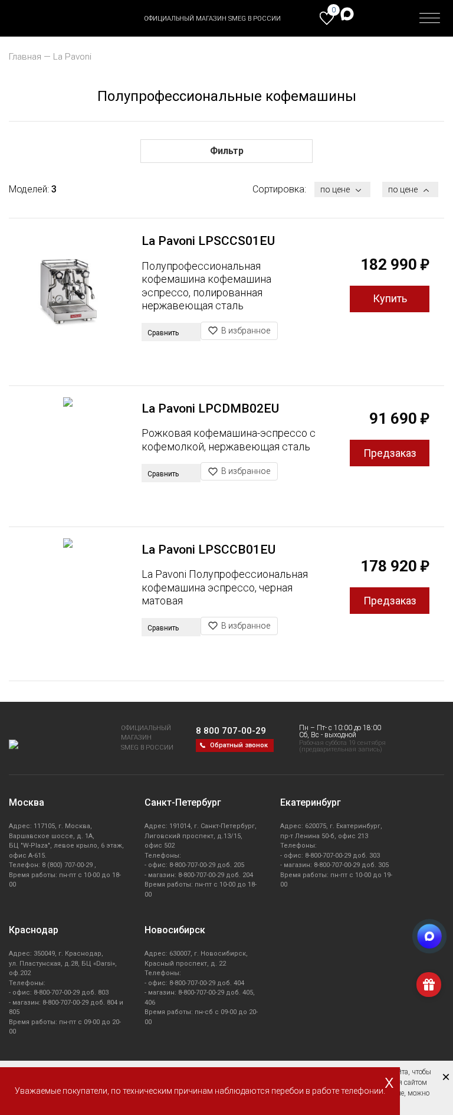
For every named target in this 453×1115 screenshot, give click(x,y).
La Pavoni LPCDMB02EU (210, 408)
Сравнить (163, 333)
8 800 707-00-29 (231, 730)
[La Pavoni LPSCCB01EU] (68, 597)
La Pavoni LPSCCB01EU (208, 549)
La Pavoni (72, 56)
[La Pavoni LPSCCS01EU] (68, 288)
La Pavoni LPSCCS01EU (208, 241)
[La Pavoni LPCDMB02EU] (68, 456)
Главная (25, 56)
